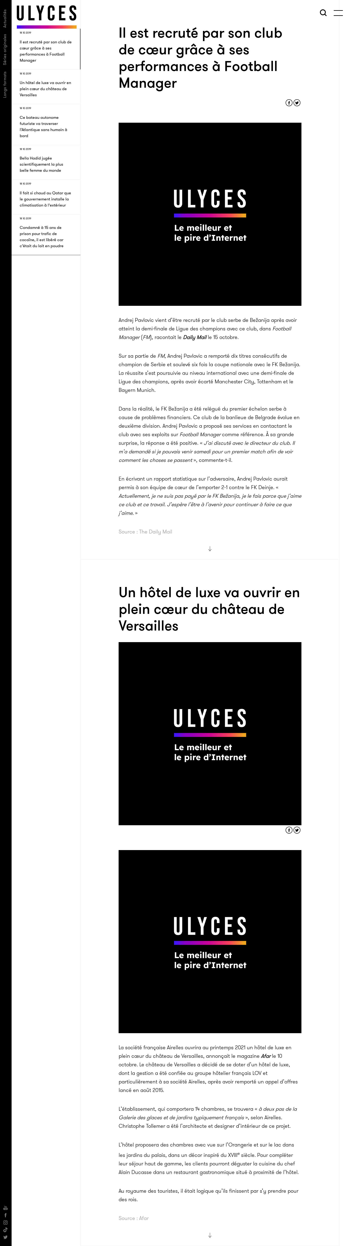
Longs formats (5, 84)
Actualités (5, 18)
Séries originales (5, 49)
